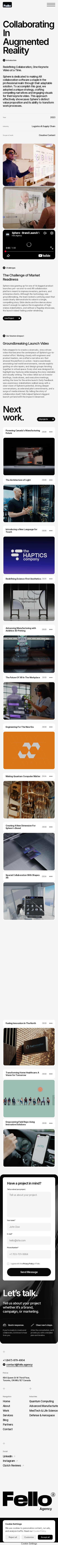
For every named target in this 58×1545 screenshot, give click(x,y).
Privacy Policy (28, 1263)
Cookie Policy (39, 1531)
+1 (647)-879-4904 (14, 1360)
